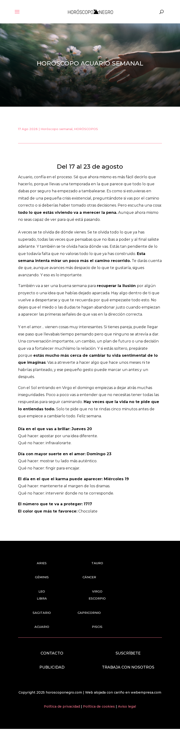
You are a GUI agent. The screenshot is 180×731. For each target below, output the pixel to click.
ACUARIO (41, 627)
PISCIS (97, 627)
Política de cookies (99, 706)
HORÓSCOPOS (86, 129)
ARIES (42, 563)
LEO (41, 591)
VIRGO (97, 591)
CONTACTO (52, 653)
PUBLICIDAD (51, 667)
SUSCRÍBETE (128, 653)
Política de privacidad (62, 706)
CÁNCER (89, 577)
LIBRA (42, 598)
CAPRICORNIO (89, 613)
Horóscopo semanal (56, 129)
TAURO (97, 563)
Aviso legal (127, 706)
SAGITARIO (42, 613)
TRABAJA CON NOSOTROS (128, 667)
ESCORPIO (97, 598)
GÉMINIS (42, 577)
